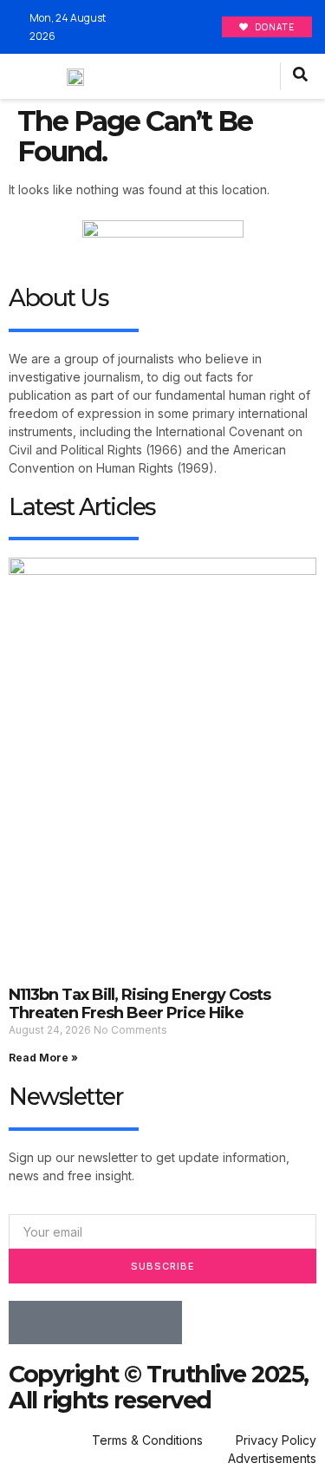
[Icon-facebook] (30, 1322)
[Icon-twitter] (73, 1322)
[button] (262, 77)
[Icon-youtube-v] (160, 1322)
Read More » (43, 1057)
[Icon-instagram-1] (117, 1322)
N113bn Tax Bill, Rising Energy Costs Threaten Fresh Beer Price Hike (139, 1004)
